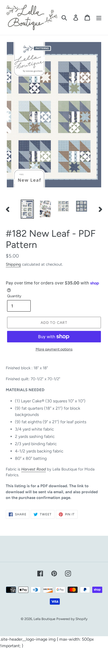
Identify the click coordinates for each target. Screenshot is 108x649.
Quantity (14, 296)
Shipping (13, 264)
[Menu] (99, 17)
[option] (27, 209)
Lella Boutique (44, 619)
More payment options (54, 349)
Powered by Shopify (72, 619)
